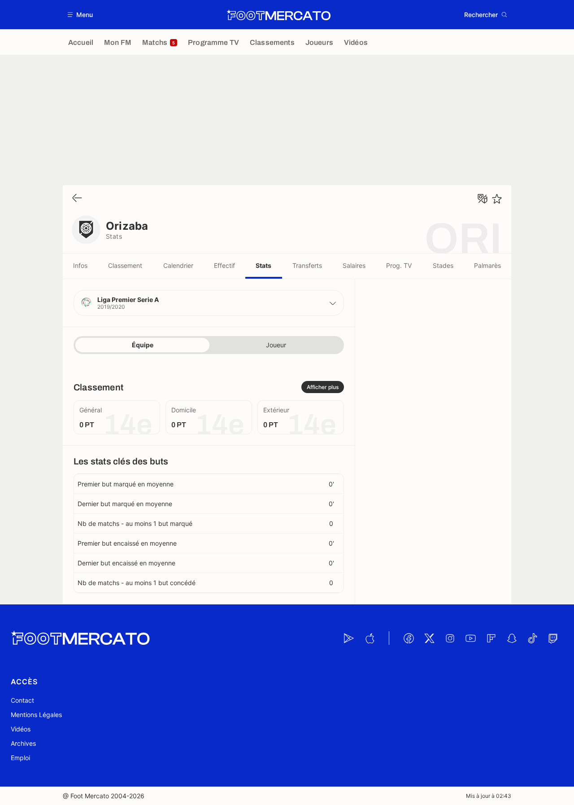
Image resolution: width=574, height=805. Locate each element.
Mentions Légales (36, 714)
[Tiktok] (532, 638)
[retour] (77, 198)
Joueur (276, 345)
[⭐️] (496, 198)
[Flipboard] (491, 638)
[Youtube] (470, 638)
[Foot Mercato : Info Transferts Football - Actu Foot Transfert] (278, 14)
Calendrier (178, 265)
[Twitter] (429, 638)
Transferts (307, 265)
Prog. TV (399, 265)
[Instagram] (450, 638)
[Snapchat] (511, 638)
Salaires (354, 265)
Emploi (20, 757)
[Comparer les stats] (482, 198)
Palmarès (487, 265)
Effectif (224, 265)
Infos (80, 265)
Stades (443, 265)
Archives (23, 743)
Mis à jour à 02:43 (488, 795)
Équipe (142, 345)
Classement (125, 265)
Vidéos (20, 729)
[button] (80, 14)
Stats (263, 265)
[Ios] (369, 638)
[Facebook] (408, 638)
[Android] (349, 638)
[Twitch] (553, 638)
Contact (22, 700)
